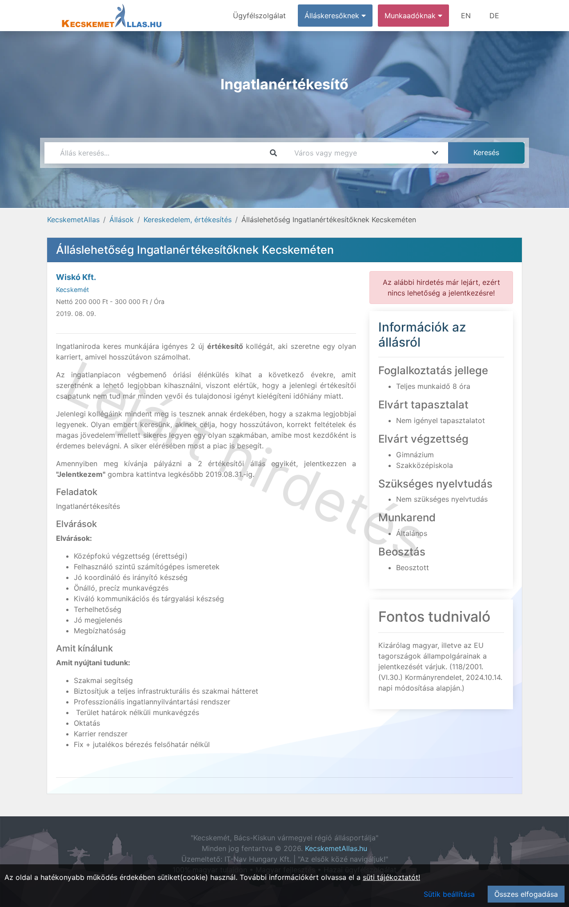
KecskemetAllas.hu (336, 848)
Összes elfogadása (526, 894)
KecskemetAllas (73, 219)
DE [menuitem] (494, 15)
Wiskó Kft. (76, 277)
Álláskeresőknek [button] (333, 15)
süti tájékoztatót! (391, 877)
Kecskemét (72, 289)
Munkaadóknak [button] (411, 15)
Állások (121, 219)
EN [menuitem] (466, 15)
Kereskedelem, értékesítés (188, 219)
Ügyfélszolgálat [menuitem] (259, 15)
